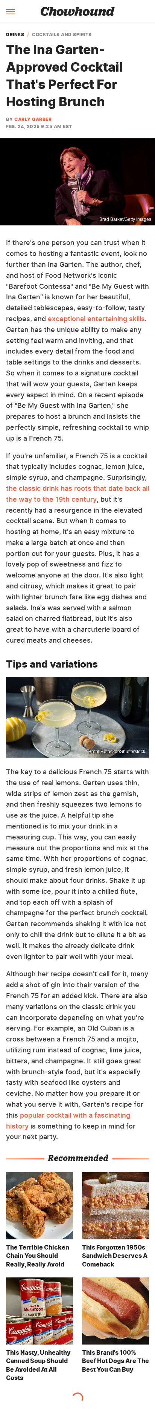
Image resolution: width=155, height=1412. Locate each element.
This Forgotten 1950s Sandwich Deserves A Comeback (114, 1256)
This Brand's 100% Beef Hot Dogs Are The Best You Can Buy (115, 1361)
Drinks (15, 34)
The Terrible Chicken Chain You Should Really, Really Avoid (37, 1256)
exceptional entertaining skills (96, 319)
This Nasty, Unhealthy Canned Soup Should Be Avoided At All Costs (38, 1365)
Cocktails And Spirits (62, 34)
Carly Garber (33, 119)
